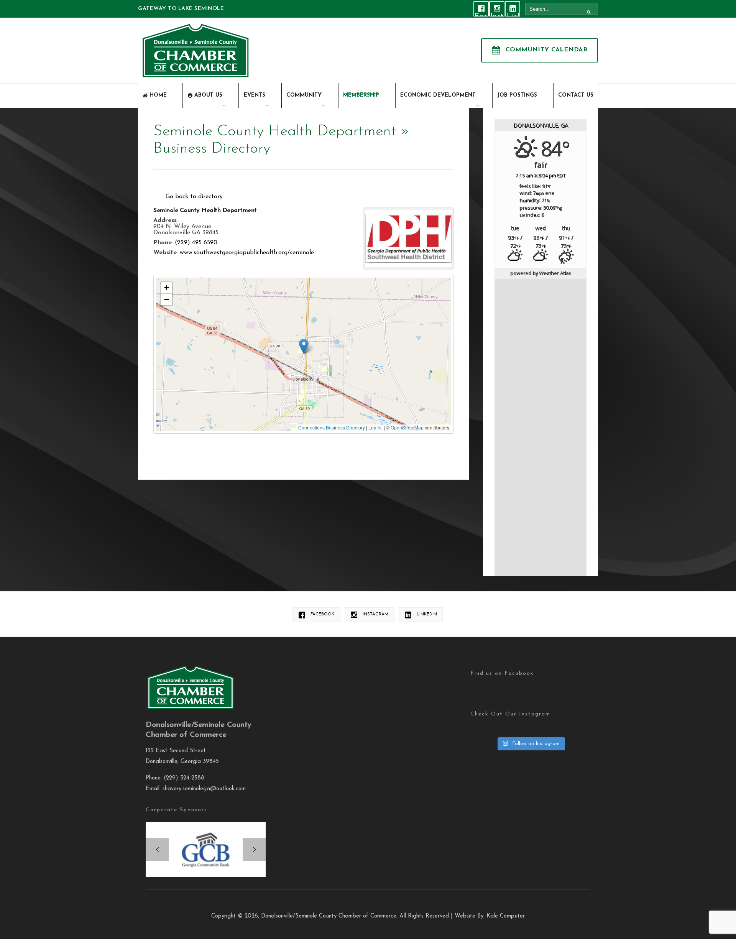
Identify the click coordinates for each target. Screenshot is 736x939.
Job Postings (517, 95)
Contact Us (575, 95)
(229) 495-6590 (196, 243)
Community (304, 95)
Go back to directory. (195, 197)
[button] (304, 346)
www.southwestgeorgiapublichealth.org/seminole (247, 253)
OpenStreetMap (407, 427)
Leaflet (375, 427)
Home (158, 95)
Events (254, 95)
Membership (361, 95)
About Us (208, 95)
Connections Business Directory (331, 427)
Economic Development (438, 95)
